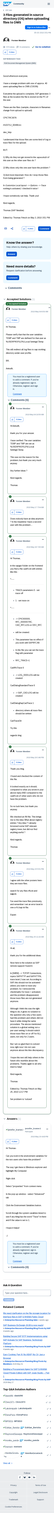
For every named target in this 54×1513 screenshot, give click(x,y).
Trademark (13, 1500)
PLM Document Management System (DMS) (20, 63)
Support (40, 1500)
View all (6, 1463)
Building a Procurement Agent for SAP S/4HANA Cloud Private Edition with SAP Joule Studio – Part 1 (26, 1373)
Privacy (13, 1485)
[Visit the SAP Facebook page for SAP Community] (20, 1477)
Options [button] (49, 28)
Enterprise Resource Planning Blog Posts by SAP (28, 1328)
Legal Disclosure (40, 1492)
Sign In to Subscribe (36, 27)
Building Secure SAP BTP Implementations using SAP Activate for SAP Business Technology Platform (25, 1340)
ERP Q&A (9, 10)
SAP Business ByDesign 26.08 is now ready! (23, 1325)
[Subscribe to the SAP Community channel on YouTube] (29, 1477)
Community (18, 4)
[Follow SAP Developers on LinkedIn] (34, 1477)
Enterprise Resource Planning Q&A (21, 1320)
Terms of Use (40, 1485)
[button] (5, 52)
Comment (44, 229)
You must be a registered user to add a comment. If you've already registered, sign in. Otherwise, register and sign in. (26, 382)
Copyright (13, 1492)
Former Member (19, 40)
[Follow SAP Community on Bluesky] (25, 1477)
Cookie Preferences (13, 1507)
